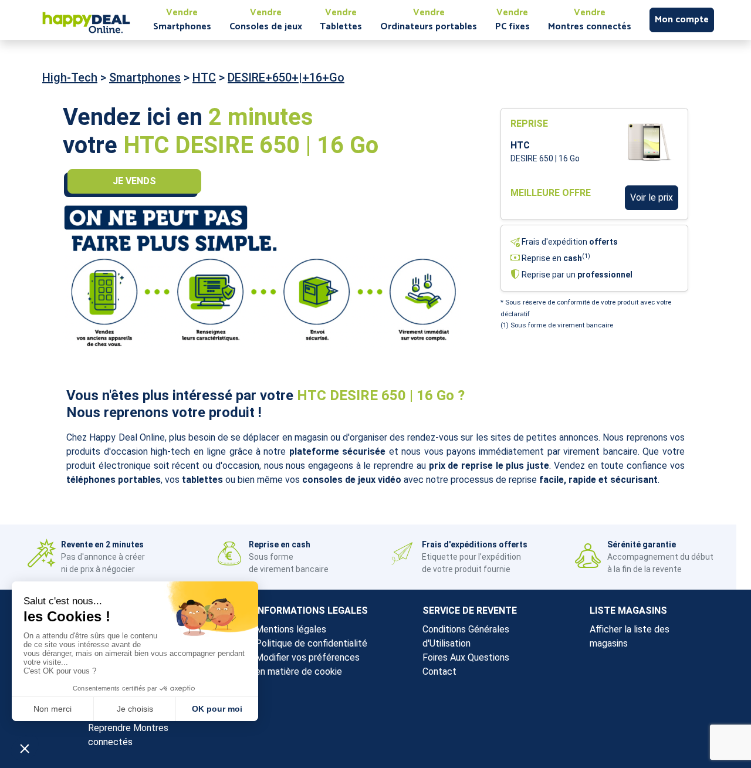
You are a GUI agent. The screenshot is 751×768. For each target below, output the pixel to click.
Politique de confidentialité (311, 643)
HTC (204, 77)
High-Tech (69, 77)
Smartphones (145, 77)
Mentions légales (290, 629)
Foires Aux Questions (465, 657)
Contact (439, 671)
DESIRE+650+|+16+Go (286, 77)
